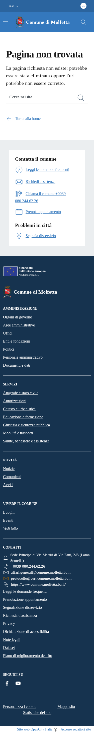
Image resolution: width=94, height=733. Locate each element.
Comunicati (12, 477)
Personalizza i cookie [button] (19, 706)
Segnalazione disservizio (22, 607)
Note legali (11, 639)
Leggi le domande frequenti (25, 591)
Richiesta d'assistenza (20, 615)
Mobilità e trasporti (18, 433)
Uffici (7, 333)
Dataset (9, 647)
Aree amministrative (19, 325)
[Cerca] (81, 98)
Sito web (23, 729)
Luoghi (9, 512)
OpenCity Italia (41, 729)
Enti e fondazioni (16, 341)
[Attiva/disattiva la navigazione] (6, 22)
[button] (14, 6)
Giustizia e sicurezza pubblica (26, 425)
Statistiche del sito (37, 712)
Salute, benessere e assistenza (26, 441)
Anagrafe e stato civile (20, 393)
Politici (8, 349)
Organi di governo (17, 317)
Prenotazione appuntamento (25, 599)
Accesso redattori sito (76, 729)
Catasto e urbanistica (19, 409)
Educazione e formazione (23, 417)
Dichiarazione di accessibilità (26, 631)
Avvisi (8, 485)
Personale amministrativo (23, 357)
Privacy (9, 623)
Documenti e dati (16, 365)
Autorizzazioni (14, 401)
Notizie (9, 469)
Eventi (8, 520)
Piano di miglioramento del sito (27, 655)
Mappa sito (66, 706)
